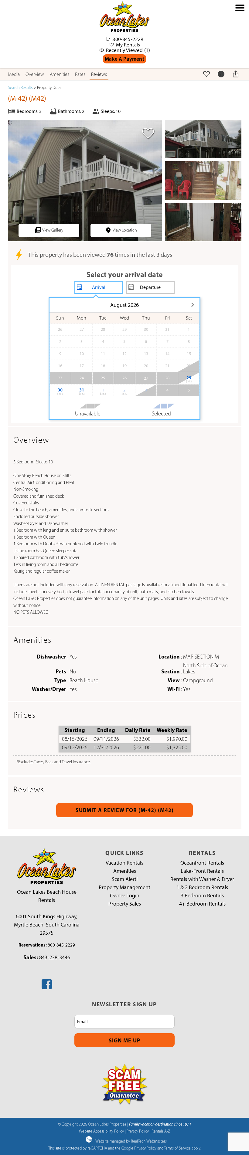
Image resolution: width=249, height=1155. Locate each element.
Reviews (99, 74)
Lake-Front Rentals (202, 871)
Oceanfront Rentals (202, 862)
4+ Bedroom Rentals (202, 903)
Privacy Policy (138, 1131)
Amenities (59, 74)
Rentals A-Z (161, 1131)
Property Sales (124, 903)
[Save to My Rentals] (207, 74)
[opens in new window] (46, 986)
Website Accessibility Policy (101, 1131)
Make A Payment (124, 59)
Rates (80, 74)
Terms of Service (177, 1148)
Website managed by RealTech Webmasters (131, 1141)
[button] (240, 37)
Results (20, 87)
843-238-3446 (54, 957)
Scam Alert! (125, 879)
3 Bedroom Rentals (202, 895)
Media (14, 74)
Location (125, 230)
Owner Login (124, 895)
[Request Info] (222, 74)
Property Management (124, 887)
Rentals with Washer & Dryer (202, 879)
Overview (35, 74)
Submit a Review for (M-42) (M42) (125, 810)
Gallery (52, 230)
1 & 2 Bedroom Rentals (202, 887)
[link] (147, 136)
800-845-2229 (61, 945)
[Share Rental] (236, 74)
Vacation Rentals (124, 862)
